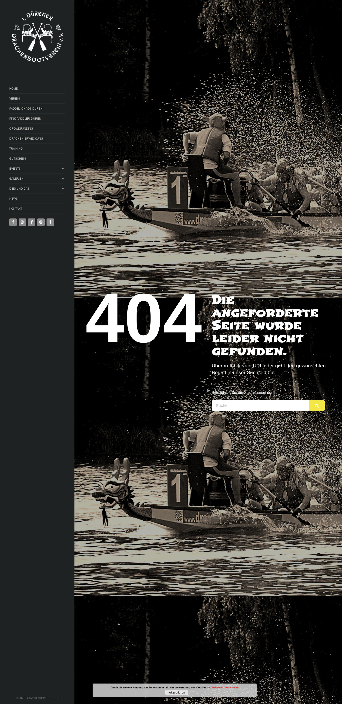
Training (16, 148)
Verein (14, 98)
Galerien (16, 178)
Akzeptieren (177, 692)
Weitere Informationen (225, 687)
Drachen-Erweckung (26, 138)
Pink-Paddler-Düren (25, 118)
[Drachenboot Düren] (37, 37)
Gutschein (17, 158)
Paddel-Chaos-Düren (26, 108)
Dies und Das (19, 188)
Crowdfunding (21, 128)
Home (13, 88)
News (13, 198)
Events (14, 168)
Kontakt (15, 208)
